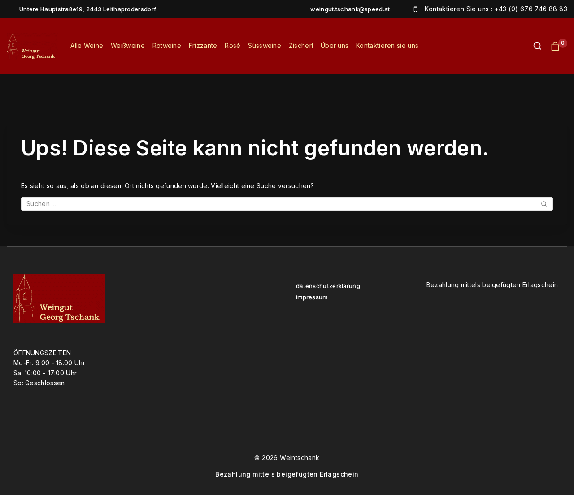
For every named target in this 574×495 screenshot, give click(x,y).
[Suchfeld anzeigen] (533, 46)
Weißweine (128, 45)
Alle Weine (86, 45)
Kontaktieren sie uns (387, 45)
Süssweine (264, 45)
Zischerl (301, 45)
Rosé (232, 45)
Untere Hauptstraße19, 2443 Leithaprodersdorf (87, 9)
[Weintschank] (32, 46)
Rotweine (166, 45)
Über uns (334, 45)
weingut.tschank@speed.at (350, 9)
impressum (312, 297)
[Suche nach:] (287, 203)
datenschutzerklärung (328, 286)
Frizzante (203, 45)
